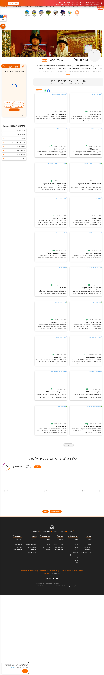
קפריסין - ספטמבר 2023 (93, 357)
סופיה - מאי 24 (61, 288)
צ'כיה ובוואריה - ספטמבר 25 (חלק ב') (89, 184)
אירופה (89, 539)
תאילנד (76, 539)
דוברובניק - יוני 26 (95, 114)
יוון (77, 563)
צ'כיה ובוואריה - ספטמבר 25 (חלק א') (54, 184)
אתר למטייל (98, 32)
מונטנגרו (75, 552)
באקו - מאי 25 (96, 218)
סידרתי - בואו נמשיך (13, 3)
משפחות (60, 539)
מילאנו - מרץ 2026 (60, 149)
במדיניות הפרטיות (12, 667)
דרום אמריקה (88, 550)
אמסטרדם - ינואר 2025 (93, 253)
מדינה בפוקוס (33, 555)
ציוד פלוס (34, 539)
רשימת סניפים (18, 539)
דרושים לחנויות (18, 542)
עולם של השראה (32, 552)
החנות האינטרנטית (17, 550)
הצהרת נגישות (39, 583)
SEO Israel (46, 573)
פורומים (48, 542)
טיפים (48, 539)
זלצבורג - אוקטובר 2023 (58, 322)
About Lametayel (64, 583)
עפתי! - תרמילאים (58, 544)
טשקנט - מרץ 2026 (94, 149)
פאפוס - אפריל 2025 (59, 218)
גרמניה (76, 560)
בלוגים (92, 32)
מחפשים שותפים (46, 547)
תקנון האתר (56, 583)
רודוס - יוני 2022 (61, 427)
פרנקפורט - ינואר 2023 (93, 392)
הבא (69, 445)
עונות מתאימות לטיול (31, 544)
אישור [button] (24, 671)
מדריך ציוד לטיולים (31, 542)
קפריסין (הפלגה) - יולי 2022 (92, 427)
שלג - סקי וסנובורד (58, 547)
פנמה (76, 544)
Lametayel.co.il (74, 586)
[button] (88, 6)
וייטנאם (76, 542)
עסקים (61, 542)
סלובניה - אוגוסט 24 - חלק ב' (56, 253)
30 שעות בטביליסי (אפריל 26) (56, 114)
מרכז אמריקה (87, 547)
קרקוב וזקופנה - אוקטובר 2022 (56, 392)
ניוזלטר (48, 550)
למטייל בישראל (59, 550)
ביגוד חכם (19, 547)
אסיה (90, 542)
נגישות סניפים (18, 544)
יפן (77, 557)
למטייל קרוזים (32, 550)
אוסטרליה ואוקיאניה (86, 552)
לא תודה (5, 3)
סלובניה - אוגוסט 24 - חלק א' (91, 288)
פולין (76, 550)
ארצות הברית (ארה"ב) (72, 555)
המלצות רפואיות (32, 547)
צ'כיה (76, 547)
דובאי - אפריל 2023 (59, 357)
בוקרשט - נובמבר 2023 (93, 322)
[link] (48, 90)
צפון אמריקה (88, 544)
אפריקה (89, 555)
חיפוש (38, 91)
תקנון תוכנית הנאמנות (47, 583)
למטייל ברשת (46, 586)
